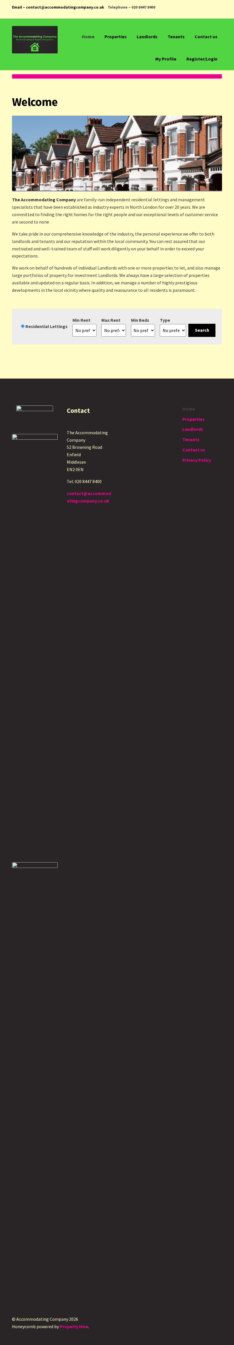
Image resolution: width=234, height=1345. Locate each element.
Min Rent (81, 320)
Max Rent (110, 320)
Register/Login (201, 59)
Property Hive (74, 1326)
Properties (115, 36)
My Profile (165, 59)
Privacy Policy (196, 460)
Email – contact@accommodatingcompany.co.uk (58, 7)
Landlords (147, 36)
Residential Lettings (46, 326)
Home (88, 36)
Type (165, 320)
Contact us (206, 36)
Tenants (176, 36)
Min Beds (140, 320)
